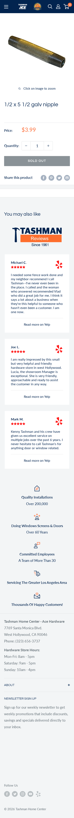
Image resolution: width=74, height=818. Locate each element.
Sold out (37, 160)
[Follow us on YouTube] (30, 794)
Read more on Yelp (37, 324)
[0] (66, 6)
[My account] (58, 6)
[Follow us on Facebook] (7, 794)
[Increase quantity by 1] (48, 145)
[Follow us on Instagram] (22, 794)
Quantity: (11, 145)
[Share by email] (67, 177)
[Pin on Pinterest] (51, 177)
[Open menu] (6, 6)
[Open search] (50, 6)
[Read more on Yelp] (59, 264)
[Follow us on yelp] (38, 794)
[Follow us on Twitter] (15, 794)
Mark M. (17, 419)
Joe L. (15, 347)
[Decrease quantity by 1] (26, 145)
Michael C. (19, 262)
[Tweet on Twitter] (59, 177)
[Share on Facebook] (43, 177)
